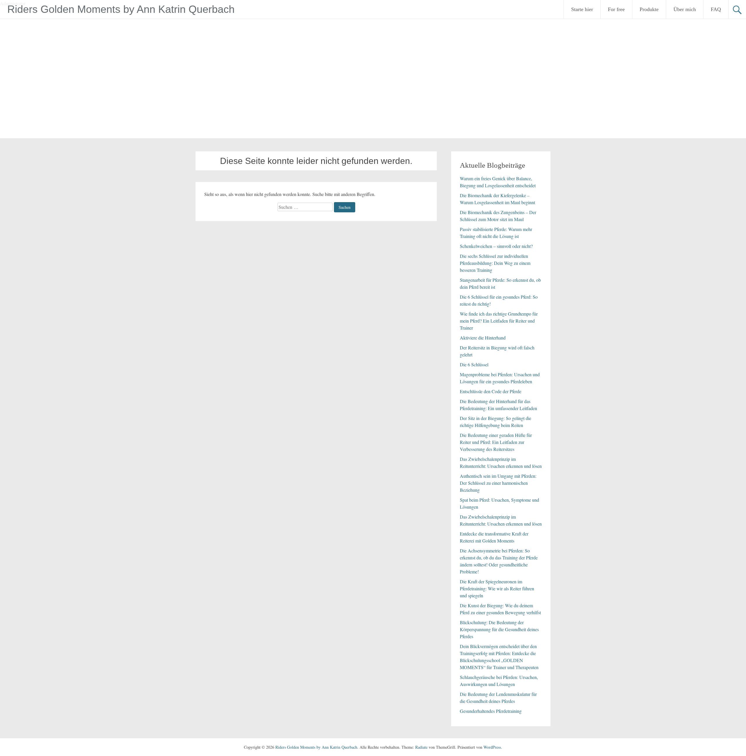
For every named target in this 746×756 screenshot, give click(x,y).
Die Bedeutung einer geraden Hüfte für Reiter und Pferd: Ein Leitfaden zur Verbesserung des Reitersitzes (496, 442)
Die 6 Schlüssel (474, 364)
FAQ (716, 9)
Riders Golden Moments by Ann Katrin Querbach (121, 9)
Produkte (649, 9)
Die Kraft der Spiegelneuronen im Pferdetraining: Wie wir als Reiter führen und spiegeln (497, 588)
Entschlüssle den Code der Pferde (490, 391)
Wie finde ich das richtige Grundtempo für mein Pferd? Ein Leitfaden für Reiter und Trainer (499, 321)
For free (616, 9)
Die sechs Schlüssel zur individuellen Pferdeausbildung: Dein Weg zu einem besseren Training (495, 263)
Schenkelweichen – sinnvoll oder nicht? (496, 246)
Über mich (684, 9)
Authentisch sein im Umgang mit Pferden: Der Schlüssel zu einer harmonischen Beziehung (498, 483)
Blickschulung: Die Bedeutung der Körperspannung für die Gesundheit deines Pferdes (499, 629)
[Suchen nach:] (305, 207)
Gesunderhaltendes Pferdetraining (491, 711)
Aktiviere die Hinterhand (483, 338)
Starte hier (582, 9)
